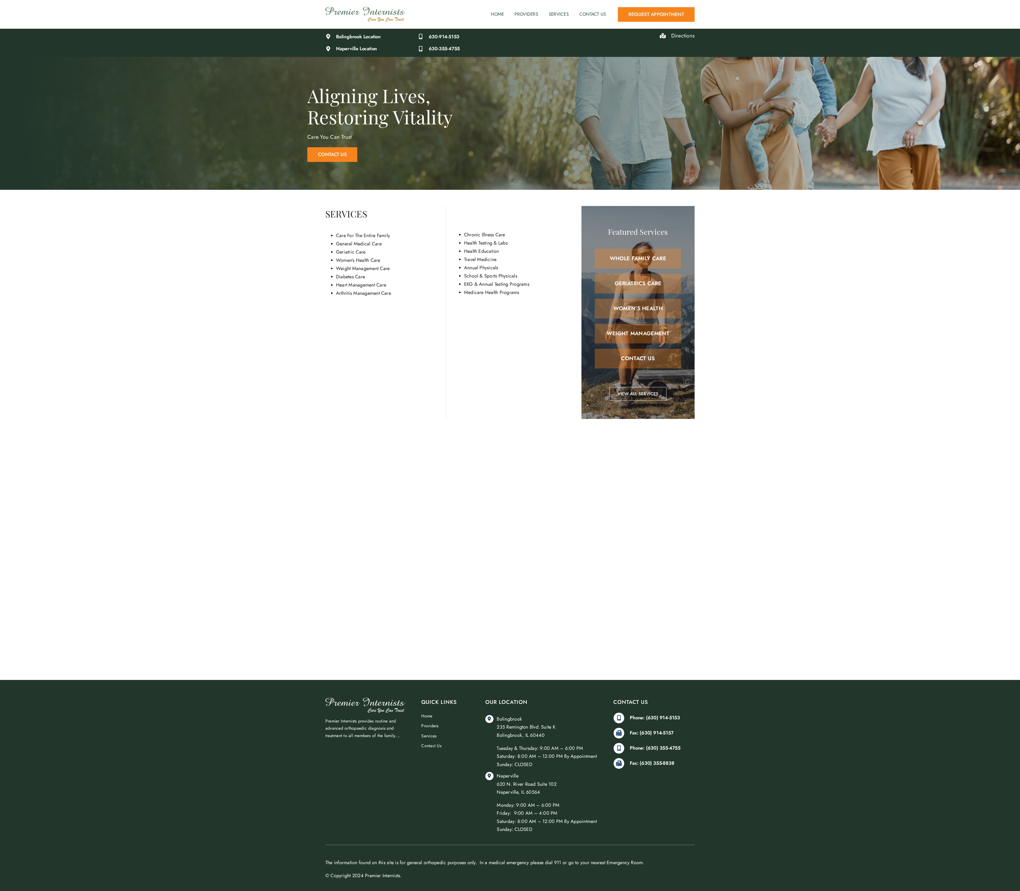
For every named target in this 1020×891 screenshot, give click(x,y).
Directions (683, 36)
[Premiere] (365, 9)
